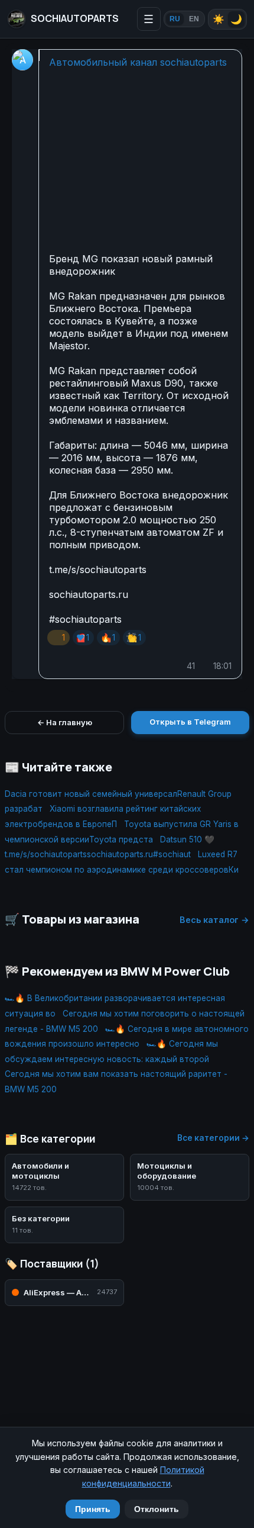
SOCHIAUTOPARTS (75, 18)
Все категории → (213, 1138)
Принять (92, 1509)
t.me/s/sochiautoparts (97, 569)
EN (194, 18)
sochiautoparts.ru (88, 594)
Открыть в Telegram (190, 721)
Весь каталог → (214, 920)
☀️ (218, 19)
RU (175, 18)
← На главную (64, 722)
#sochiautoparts (85, 619)
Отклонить (156, 1509)
